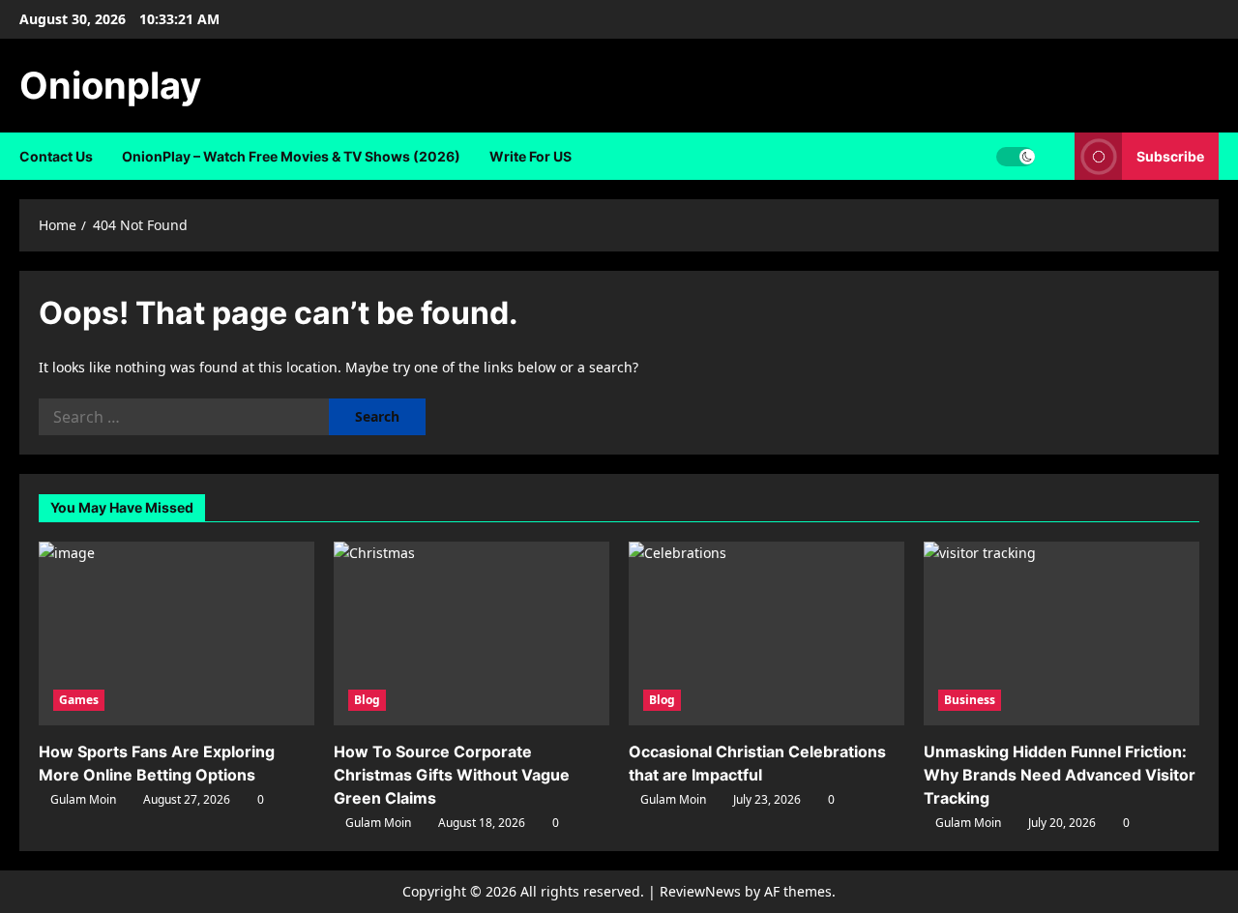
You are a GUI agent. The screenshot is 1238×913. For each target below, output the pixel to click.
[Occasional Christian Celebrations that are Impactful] (766, 633)
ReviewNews (700, 891)
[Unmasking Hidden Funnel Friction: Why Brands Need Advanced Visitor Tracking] (1061, 633)
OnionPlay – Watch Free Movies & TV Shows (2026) (291, 156)
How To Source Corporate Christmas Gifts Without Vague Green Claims (452, 775)
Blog (367, 700)
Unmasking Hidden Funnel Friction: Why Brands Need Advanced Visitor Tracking (1059, 775)
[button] (1054, 156)
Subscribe (1170, 156)
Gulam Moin (83, 799)
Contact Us (56, 156)
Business (969, 700)
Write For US (530, 156)
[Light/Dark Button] (1015, 156)
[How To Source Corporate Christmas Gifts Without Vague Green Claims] (471, 633)
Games (79, 700)
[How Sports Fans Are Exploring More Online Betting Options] (176, 633)
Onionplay (110, 85)
